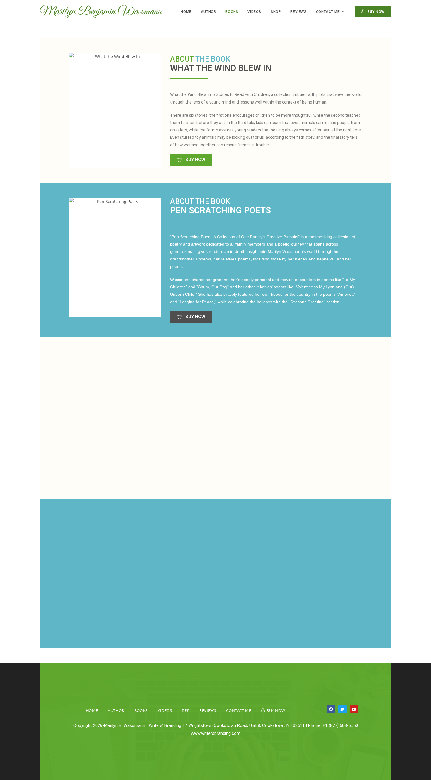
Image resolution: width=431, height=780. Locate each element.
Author (116, 710)
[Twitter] (342, 709)
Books (141, 710)
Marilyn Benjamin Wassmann (101, 11)
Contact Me (238, 710)
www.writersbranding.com (215, 733)
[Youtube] (354, 709)
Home (92, 710)
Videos (165, 710)
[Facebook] (331, 709)
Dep (185, 710)
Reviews (207, 710)
